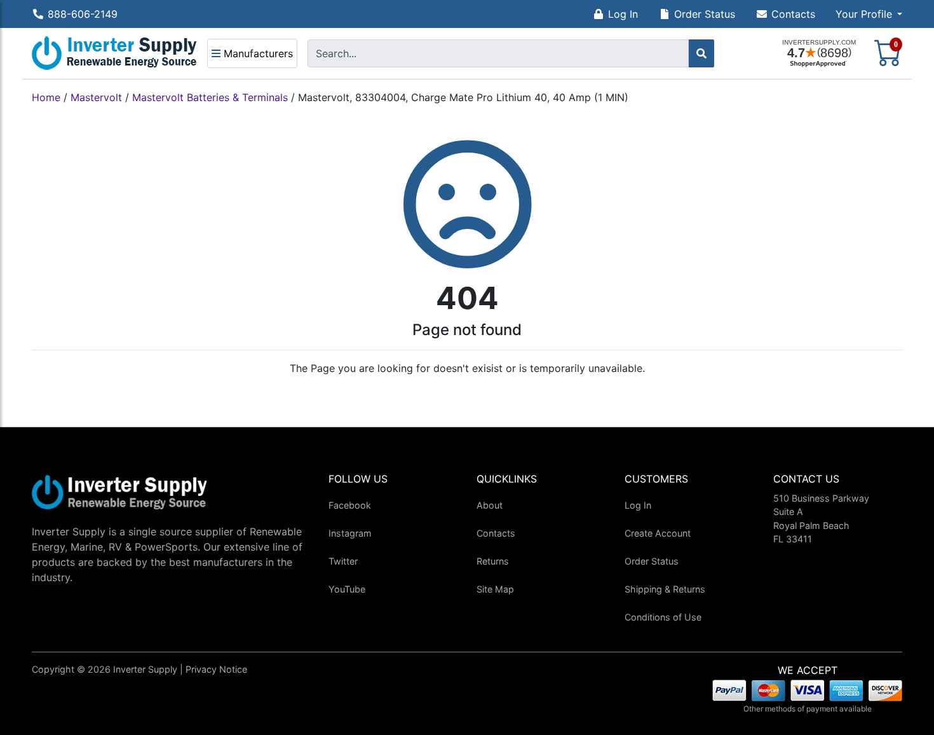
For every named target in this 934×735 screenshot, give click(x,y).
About (490, 505)
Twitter (343, 561)
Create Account (658, 533)
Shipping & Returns (665, 589)
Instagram (350, 533)
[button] (869, 14)
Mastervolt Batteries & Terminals (210, 97)
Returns (493, 561)
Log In (623, 14)
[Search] (701, 53)
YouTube (346, 589)
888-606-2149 (83, 14)
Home (46, 97)
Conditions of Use (663, 617)
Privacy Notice (216, 669)
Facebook (349, 505)
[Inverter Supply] (114, 53)
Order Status (704, 14)
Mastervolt (96, 97)
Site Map (495, 589)
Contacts (793, 14)
